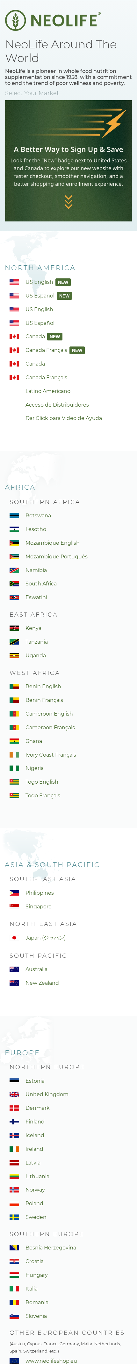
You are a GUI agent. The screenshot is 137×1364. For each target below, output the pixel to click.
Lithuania (37, 1176)
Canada (35, 336)
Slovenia (36, 1316)
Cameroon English (49, 714)
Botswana (38, 516)
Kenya (33, 628)
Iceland (34, 1135)
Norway (35, 1190)
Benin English (43, 686)
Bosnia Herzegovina (50, 1248)
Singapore (38, 907)
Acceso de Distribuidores (57, 405)
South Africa (41, 584)
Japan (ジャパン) (45, 938)
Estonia (35, 1081)
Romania (36, 1302)
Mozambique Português (56, 557)
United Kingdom (46, 1094)
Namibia (36, 570)
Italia (31, 1289)
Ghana (33, 741)
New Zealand (42, 983)
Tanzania (36, 642)
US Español (40, 296)
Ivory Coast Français (50, 755)
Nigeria (34, 768)
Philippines (39, 893)
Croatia (34, 1261)
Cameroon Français (50, 727)
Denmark (37, 1108)
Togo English (41, 782)
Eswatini (36, 597)
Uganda (35, 656)
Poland (34, 1203)
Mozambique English (52, 543)
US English (39, 282)
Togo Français (42, 796)
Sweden (36, 1217)
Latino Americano (47, 391)
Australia (36, 969)
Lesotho (35, 529)
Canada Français (46, 350)
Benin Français (44, 700)
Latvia (32, 1163)
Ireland (34, 1149)
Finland (35, 1122)
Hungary (36, 1275)
